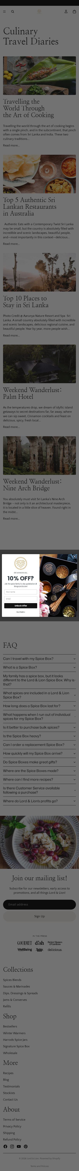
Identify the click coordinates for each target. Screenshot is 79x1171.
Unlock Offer (21, 605)
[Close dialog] (74, 556)
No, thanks (21, 612)
